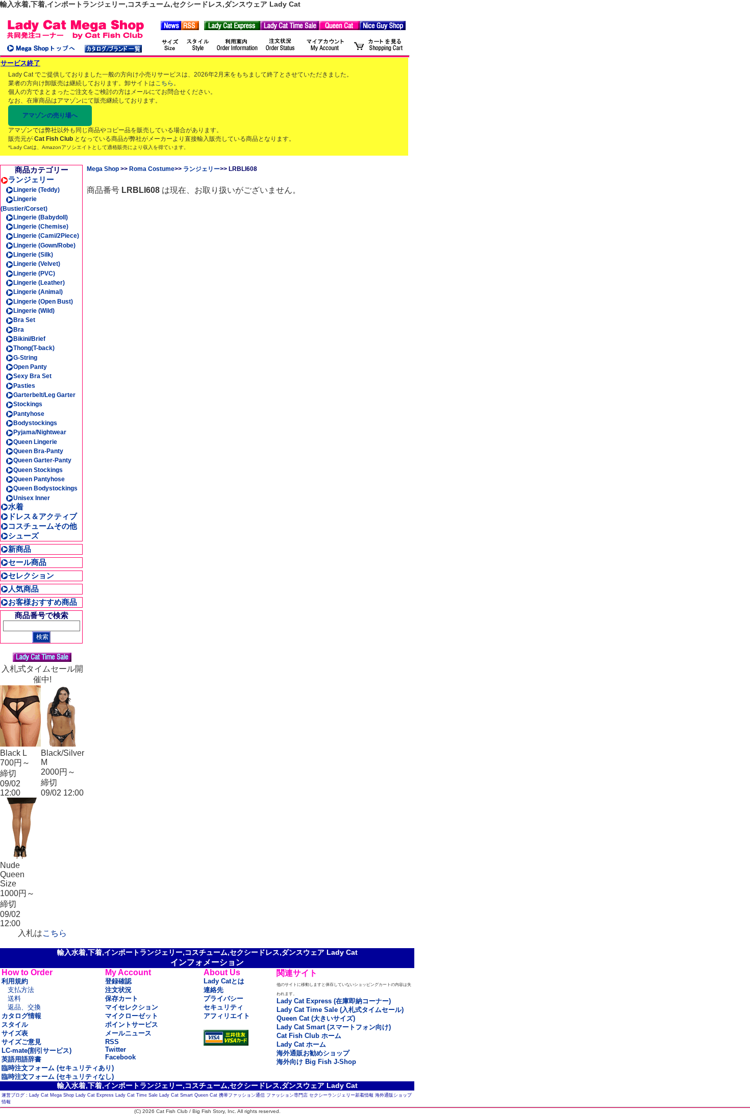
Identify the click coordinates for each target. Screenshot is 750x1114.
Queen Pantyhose (39, 479)
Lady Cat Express (95, 1095)
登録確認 (118, 981)
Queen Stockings (38, 470)
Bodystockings (35, 423)
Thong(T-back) (34, 348)
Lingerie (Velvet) (36, 263)
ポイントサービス (131, 1024)
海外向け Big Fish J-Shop (316, 1062)
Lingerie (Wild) (34, 310)
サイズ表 (15, 1033)
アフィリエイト (227, 1016)
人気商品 (23, 588)
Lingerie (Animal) (38, 291)
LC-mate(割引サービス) (36, 1050)
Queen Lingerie (35, 441)
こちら (164, 83)
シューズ (23, 535)
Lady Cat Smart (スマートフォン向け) (334, 1027)
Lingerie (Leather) (39, 282)
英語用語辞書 (21, 1059)
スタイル (15, 1024)
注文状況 (118, 990)
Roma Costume (151, 168)
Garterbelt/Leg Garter (44, 395)
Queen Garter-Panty (42, 460)
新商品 (19, 548)
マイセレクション (131, 1007)
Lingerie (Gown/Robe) (44, 245)
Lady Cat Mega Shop (51, 1095)
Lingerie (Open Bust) (43, 301)
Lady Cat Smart (176, 1095)
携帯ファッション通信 (242, 1095)
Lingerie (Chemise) (40, 226)
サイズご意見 (21, 1042)
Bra (18, 329)
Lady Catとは (224, 981)
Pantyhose (28, 413)
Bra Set (24, 320)
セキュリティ (223, 1007)
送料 (14, 998)
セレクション (31, 575)
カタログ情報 (21, 1016)
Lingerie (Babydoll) (40, 217)
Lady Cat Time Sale (136, 1095)
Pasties (24, 385)
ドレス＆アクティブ (42, 516)
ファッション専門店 (287, 1095)
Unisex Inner (31, 498)
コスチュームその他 (42, 526)
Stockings (27, 404)
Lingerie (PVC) (34, 273)
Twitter (115, 1049)
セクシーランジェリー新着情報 (341, 1095)
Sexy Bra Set (32, 376)
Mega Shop (103, 168)
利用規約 (15, 981)
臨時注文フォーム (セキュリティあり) (58, 1068)
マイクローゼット (131, 1016)
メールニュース (128, 1033)
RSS (112, 1042)
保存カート (121, 998)
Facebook (120, 1057)
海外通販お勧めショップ (313, 1053)
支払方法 (21, 990)
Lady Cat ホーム (301, 1044)
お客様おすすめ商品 (42, 602)
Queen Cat (205, 1095)
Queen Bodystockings (45, 488)
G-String (25, 357)
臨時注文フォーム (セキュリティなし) (58, 1076)
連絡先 (213, 990)
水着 (15, 506)
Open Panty (30, 366)
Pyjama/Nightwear (39, 432)
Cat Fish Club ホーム (309, 1035)
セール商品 (27, 562)
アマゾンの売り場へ (50, 115)
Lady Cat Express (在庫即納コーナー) (334, 1001)
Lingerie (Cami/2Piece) (46, 235)
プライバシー (223, 998)
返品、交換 (24, 1007)
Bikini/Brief (29, 338)
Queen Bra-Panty (38, 451)
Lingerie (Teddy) (36, 189)
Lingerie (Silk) (33, 254)
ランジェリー (31, 179)
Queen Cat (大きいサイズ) (316, 1018)
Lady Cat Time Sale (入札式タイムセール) (340, 1009)
